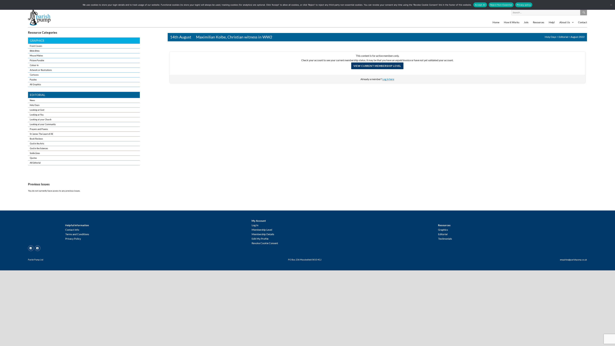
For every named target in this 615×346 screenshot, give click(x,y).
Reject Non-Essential (501, 5)
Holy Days (550, 36)
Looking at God (37, 110)
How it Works (511, 22)
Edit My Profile (260, 238)
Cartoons (34, 75)
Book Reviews (36, 138)
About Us (564, 22)
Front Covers (36, 46)
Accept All (480, 5)
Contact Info (72, 229)
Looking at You (37, 114)
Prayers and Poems (39, 129)
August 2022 (577, 36)
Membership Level (262, 229)
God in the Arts (37, 143)
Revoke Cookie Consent (265, 243)
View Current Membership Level (377, 65)
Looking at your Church (40, 119)
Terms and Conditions (77, 234)
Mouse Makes (36, 55)
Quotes (33, 158)
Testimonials (445, 238)
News (32, 100)
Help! (552, 22)
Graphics (37, 40)
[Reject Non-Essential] (611, 4)
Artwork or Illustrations (41, 70)
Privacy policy (524, 5)
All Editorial (35, 162)
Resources (538, 22)
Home (495, 22)
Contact (582, 22)
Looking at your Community (43, 124)
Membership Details (263, 234)
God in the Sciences (39, 148)
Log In (255, 225)
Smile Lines (35, 153)
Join (526, 22)
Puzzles (33, 79)
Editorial (563, 36)
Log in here (388, 79)
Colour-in (34, 65)
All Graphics (35, 84)
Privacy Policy (73, 238)
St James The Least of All (41, 134)
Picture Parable (37, 60)
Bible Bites (35, 50)
